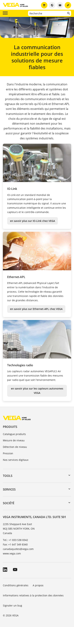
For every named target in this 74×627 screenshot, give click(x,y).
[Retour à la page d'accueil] (17, 418)
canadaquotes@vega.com (18, 549)
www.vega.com (12, 553)
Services (9, 489)
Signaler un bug (12, 605)
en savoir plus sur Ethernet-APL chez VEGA (36, 309)
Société (8, 503)
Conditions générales (15, 585)
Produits (10, 427)
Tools (7, 476)
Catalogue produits (14, 434)
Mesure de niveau (14, 440)
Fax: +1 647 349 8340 (15, 544)
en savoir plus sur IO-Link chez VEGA (32, 221)
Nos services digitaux (15, 460)
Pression (8, 453)
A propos (38, 585)
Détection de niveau (15, 447)
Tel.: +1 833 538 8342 (15, 540)
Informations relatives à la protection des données (33, 595)
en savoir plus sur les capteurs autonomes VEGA (37, 391)
